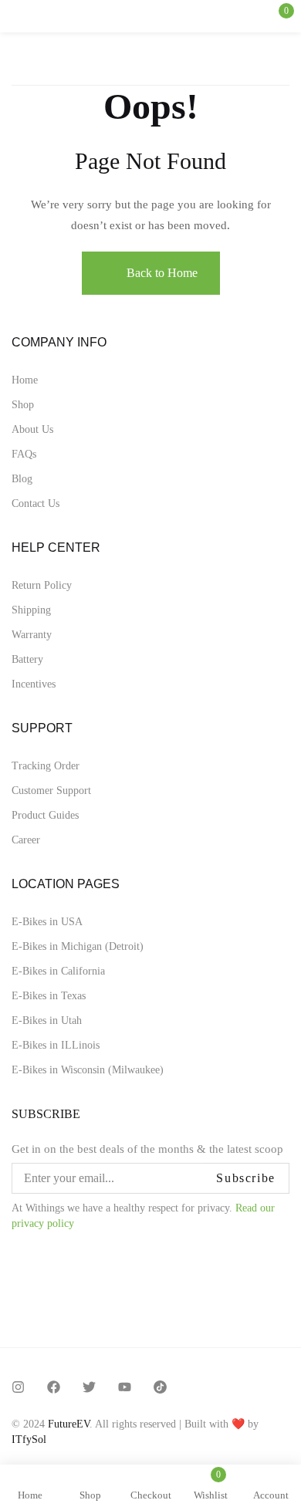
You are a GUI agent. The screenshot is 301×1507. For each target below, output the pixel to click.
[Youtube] (124, 1387)
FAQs (24, 454)
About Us (32, 429)
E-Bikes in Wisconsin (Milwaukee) (88, 1070)
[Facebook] (53, 1387)
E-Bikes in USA (47, 922)
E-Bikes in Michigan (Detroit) (78, 946)
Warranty (32, 634)
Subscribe (245, 1177)
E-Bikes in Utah (47, 1020)
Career (26, 840)
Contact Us (35, 503)
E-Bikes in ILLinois (56, 1045)
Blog (22, 479)
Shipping (31, 610)
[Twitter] (89, 1387)
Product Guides (45, 815)
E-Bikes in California (58, 971)
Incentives (34, 684)
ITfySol (29, 1439)
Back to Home (162, 272)
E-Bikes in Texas (49, 996)
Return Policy (42, 585)
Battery (27, 659)
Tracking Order (45, 766)
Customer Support (51, 790)
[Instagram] (18, 1387)
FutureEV (69, 1424)
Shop (23, 405)
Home (25, 380)
